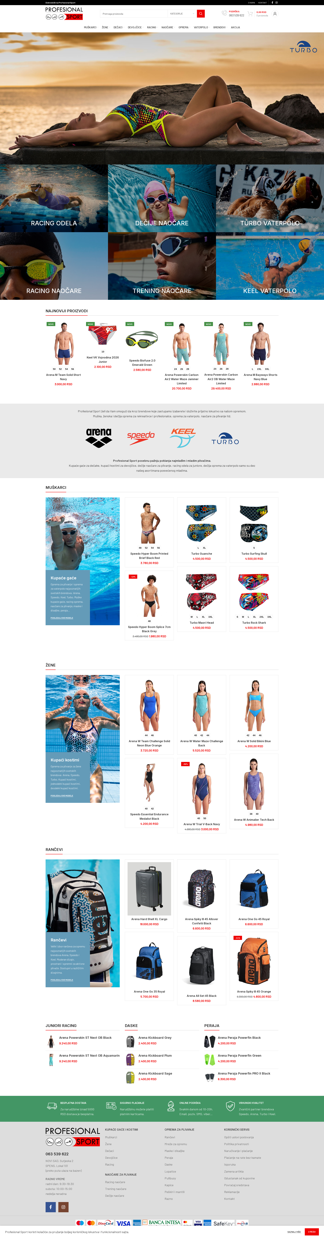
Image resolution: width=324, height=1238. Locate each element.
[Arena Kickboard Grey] (130, 1042)
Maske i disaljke (175, 1151)
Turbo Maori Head (202, 622)
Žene (108, 1144)
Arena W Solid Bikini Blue (254, 741)
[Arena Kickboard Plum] (130, 1059)
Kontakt (229, 1199)
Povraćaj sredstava (236, 1185)
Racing (109, 1164)
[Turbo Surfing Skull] (254, 522)
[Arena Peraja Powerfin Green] (209, 1059)
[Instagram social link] (277, 2)
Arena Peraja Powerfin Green (239, 1055)
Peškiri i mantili (175, 1192)
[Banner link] (54, 198)
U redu (311, 1231)
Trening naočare (115, 1189)
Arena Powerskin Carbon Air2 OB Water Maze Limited (139, 379)
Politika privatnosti (236, 1144)
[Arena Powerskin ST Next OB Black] (51, 1042)
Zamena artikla (234, 1171)
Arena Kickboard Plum (155, 1055)
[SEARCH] (201, 14)
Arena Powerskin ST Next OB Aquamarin (89, 1055)
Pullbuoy (170, 1178)
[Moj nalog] (275, 13)
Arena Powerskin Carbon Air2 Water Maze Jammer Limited (100, 379)
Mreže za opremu (176, 1144)
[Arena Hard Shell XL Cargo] (149, 889)
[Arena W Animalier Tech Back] (254, 783)
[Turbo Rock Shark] (254, 591)
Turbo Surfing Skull (254, 553)
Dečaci (109, 1151)
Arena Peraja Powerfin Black (239, 1037)
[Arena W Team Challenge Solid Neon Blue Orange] (149, 704)
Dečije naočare (114, 1195)
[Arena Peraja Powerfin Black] (209, 1042)
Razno (169, 1199)
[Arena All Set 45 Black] (201, 965)
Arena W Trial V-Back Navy (202, 824)
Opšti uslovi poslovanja (239, 1137)
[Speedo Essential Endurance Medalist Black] (149, 782)
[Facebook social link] (272, 2)
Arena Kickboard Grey (155, 1037)
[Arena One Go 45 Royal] (254, 889)
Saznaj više (294, 1232)
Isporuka (230, 1164)
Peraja (169, 1157)
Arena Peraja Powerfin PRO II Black (244, 1073)
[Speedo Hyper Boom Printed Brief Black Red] (149, 522)
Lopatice (170, 1171)
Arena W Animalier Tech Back (254, 819)
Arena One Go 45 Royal (254, 919)
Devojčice (111, 1157)
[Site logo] (64, 13)
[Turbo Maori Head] (201, 591)
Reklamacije (232, 1192)
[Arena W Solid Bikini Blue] (254, 704)
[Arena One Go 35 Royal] (149, 961)
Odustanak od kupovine (239, 1178)
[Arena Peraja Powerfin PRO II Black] (209, 1077)
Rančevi (170, 1137)
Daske (168, 1164)
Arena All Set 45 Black (202, 995)
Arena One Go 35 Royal (149, 991)
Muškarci (111, 1137)
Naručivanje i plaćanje (238, 1151)
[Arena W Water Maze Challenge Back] (201, 704)
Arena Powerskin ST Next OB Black (85, 1037)
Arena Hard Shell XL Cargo (149, 919)
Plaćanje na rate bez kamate (242, 1157)
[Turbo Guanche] (201, 522)
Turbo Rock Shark (254, 622)
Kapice (169, 1185)
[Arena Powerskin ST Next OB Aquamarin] (51, 1059)
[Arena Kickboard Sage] (130, 1077)
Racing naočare (115, 1182)
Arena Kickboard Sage (155, 1073)
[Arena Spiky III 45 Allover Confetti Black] (201, 889)
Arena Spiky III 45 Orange (254, 991)
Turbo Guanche (201, 553)
